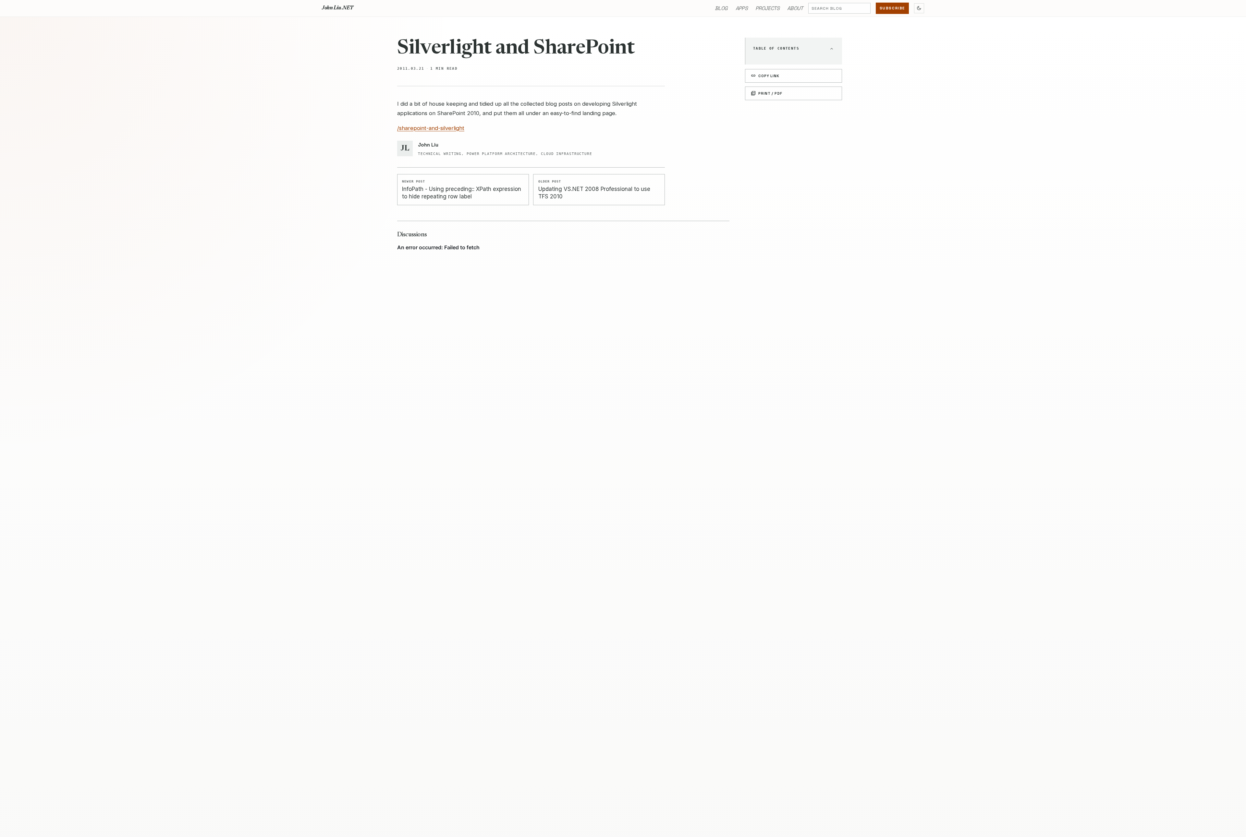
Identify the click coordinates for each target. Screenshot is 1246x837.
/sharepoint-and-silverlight (430, 128)
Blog (721, 8)
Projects (767, 8)
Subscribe (892, 8)
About (795, 8)
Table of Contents (776, 48)
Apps (742, 8)
